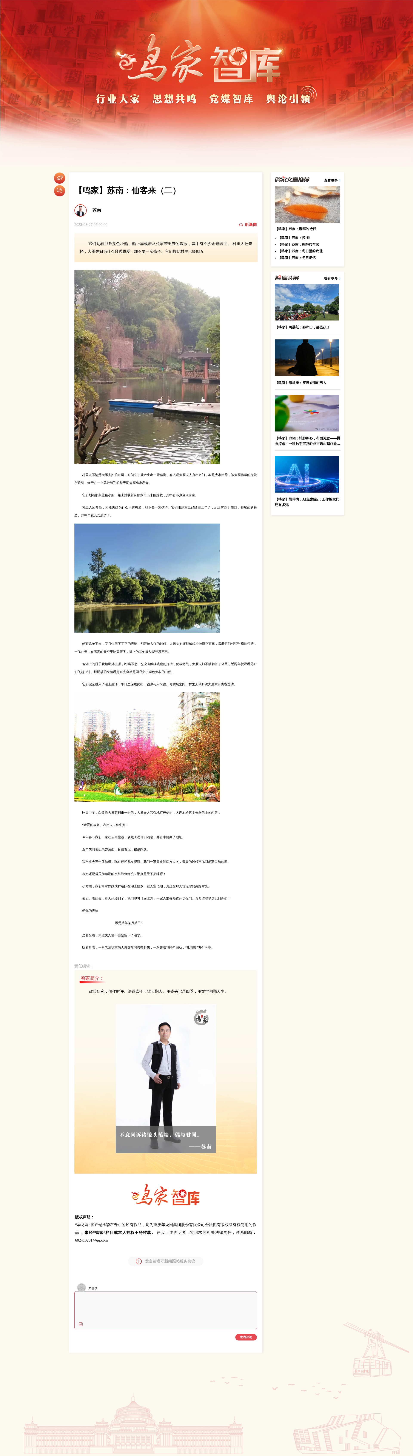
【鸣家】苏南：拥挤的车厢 (298, 244)
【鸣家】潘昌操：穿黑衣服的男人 (301, 382)
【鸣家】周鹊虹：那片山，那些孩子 (302, 327)
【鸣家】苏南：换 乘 (294, 237)
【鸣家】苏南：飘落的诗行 (295, 228)
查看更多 (331, 180)
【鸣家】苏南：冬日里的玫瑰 (300, 251)
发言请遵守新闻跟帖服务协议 (170, 1261)
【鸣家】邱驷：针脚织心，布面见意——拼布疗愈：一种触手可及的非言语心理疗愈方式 (307, 441)
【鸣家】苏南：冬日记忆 (297, 257)
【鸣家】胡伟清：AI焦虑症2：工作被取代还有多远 (307, 502)
